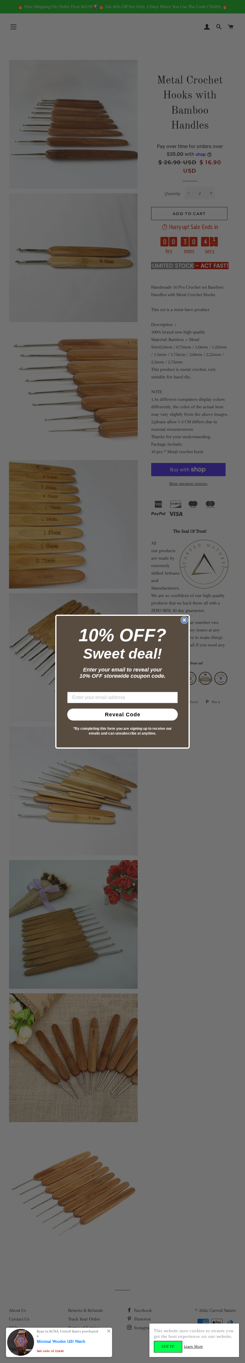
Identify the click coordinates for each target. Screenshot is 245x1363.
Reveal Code (122, 715)
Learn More (193, 1346)
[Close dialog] (184, 620)
